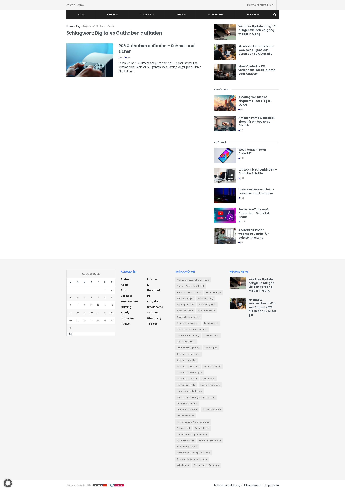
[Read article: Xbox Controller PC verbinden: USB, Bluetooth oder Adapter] (225, 72)
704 (242, 221)
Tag (78, 26)
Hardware (127, 318)
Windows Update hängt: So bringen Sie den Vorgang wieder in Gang (257, 30)
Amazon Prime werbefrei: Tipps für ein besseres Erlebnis (256, 121)
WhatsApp (183, 465)
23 (111, 312)
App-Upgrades (185, 304)
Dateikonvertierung (188, 335)
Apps (179, 14)
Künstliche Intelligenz (190, 391)
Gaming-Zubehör (187, 378)
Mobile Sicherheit (187, 403)
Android (70, 4)
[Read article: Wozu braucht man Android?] (225, 155)
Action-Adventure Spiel (190, 286)
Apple (80, 4)
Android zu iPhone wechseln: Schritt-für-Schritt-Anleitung (254, 233)
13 (91, 305)
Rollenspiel (183, 428)
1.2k (242, 178)
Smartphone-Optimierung (192, 434)
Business (126, 296)
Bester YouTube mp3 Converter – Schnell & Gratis (253, 213)
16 (112, 305)
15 (105, 305)
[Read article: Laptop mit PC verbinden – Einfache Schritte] (225, 175)
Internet (152, 279)
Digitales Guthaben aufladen (99, 26)
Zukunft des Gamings (206, 465)
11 (77, 305)
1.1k (242, 158)
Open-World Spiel (187, 409)
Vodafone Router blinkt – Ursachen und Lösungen (256, 191)
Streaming (215, 14)
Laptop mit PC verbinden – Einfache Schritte (257, 171)
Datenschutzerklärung (227, 485)
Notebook (153, 290)
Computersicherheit (188, 316)
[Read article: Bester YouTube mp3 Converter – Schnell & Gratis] (225, 215)
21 (98, 312)
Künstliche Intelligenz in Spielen (196, 397)
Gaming (146, 14)
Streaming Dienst (187, 446)
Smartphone (202, 428)
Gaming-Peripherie (188, 366)
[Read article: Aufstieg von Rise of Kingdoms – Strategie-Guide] (225, 103)
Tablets (152, 323)
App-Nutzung (205, 298)
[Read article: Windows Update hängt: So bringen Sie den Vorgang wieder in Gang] (225, 32)
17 (241, 130)
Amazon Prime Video (189, 292)
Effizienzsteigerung (188, 347)
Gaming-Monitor (186, 360)
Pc (79, 14)
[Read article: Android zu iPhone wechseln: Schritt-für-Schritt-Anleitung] (225, 236)
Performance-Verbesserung (193, 421)
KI (148, 285)
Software (153, 312)
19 (84, 312)
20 (91, 312)
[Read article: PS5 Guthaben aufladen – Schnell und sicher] (89, 60)
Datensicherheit (186, 341)
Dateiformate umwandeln (192, 329)
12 (84, 305)
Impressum (272, 485)
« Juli (69, 334)
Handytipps (208, 378)
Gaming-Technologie (189, 372)
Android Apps (213, 292)
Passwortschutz (212, 409)
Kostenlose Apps (210, 384)
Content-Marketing (188, 323)
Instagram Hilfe (186, 384)
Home (69, 26)
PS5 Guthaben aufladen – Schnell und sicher (157, 48)
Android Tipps (185, 298)
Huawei (125, 323)
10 (70, 305)
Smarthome (155, 307)
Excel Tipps (211, 347)
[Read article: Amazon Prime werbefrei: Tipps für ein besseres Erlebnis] (225, 123)
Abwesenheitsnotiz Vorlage (193, 279)
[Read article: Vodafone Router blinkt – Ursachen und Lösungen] (225, 195)
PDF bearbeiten (185, 415)
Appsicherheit (185, 310)
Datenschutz (211, 335)
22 (105, 312)
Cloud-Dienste (206, 310)
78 (241, 109)
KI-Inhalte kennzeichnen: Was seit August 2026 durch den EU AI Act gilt (256, 50)
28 (241, 242)
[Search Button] (274, 14)
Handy (111, 14)
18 (78, 312)
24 (70, 320)
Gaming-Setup (212, 366)
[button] (8, 483)
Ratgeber (252, 14)
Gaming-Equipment (188, 354)
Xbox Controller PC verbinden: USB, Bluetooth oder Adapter (256, 70)
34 (128, 57)
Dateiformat (211, 323)
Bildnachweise (252, 485)
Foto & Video (129, 301)
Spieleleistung (185, 440)
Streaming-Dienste (210, 440)
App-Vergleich (207, 304)
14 (98, 305)
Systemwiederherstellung (192, 459)
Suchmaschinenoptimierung (193, 452)
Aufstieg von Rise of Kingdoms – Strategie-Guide (254, 100)
